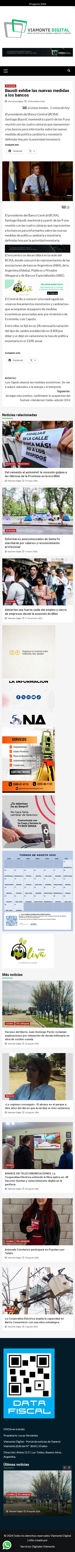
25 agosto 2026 (32, 1044)
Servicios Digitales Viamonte (37, 1546)
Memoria (10, 1096)
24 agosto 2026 (32, 1189)
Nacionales (23, 464)
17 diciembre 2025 (33, 618)
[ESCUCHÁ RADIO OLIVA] (37, 287)
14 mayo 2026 (31, 481)
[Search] (69, 71)
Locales (9, 1023)
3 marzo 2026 (31, 552)
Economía (10, 86)
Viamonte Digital (15, 101)
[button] (5, 70)
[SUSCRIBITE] (37, 248)
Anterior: (37, 382)
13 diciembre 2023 (36, 101)
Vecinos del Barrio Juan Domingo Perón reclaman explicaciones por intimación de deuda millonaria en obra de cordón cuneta (37, 1035)
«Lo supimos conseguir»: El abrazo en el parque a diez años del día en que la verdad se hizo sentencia (37, 1503)
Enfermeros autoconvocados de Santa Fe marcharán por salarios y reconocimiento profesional (32, 543)
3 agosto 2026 (31, 1327)
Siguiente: (38, 396)
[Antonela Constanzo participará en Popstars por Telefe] (37, 1221)
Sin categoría (22, 1023)
